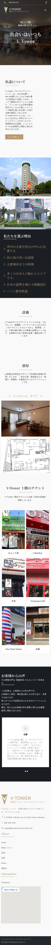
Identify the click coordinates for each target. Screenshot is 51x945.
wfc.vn (22, 942)
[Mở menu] (45, 10)
